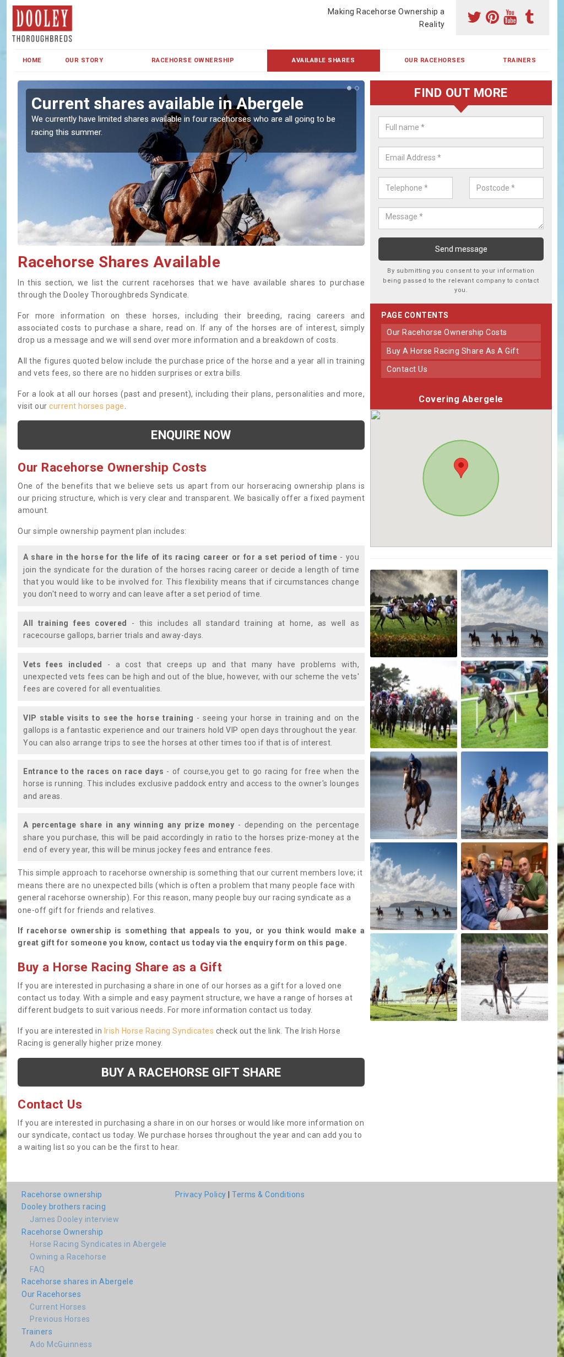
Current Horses (58, 1306)
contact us (407, 369)
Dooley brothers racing (63, 1206)
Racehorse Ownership (193, 60)
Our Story (84, 60)
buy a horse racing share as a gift (453, 351)
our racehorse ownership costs (447, 332)
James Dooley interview (74, 1219)
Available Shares (323, 60)
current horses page (86, 406)
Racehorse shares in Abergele (77, 1281)
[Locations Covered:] (20, 9)
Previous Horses (60, 1319)
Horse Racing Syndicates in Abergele (98, 1244)
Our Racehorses (434, 60)
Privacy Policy (200, 1194)
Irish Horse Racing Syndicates (159, 1030)
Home (32, 60)
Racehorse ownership (61, 1194)
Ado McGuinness (61, 1344)
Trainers (519, 60)
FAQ (37, 1269)
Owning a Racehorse (68, 1256)
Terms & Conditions (268, 1194)
